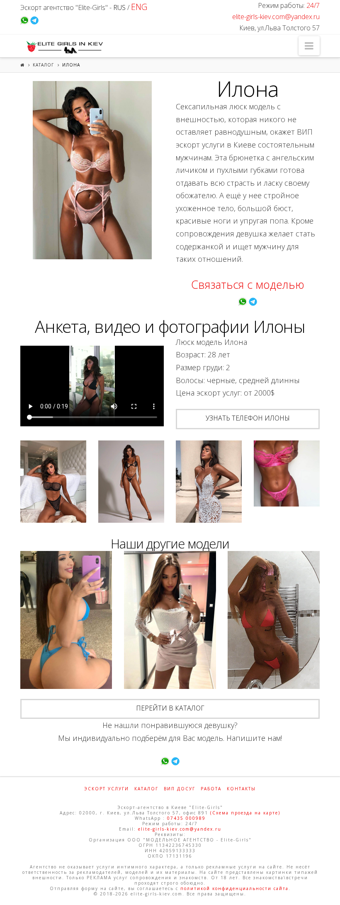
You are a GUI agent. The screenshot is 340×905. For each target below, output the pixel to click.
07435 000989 (186, 818)
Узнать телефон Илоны (248, 418)
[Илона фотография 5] (287, 473)
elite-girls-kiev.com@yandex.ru (276, 16)
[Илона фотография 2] (53, 481)
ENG (139, 6)
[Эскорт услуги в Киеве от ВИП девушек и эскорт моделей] (63, 47)
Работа (211, 789)
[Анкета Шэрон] (273, 620)
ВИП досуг (179, 789)
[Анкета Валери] (170, 620)
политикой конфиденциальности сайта (234, 888)
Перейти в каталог (170, 708)
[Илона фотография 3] (131, 481)
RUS (119, 7)
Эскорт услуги (106, 789)
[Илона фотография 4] (209, 481)
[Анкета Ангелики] (66, 620)
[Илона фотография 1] (92, 170)
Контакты (241, 789)
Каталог (43, 65)
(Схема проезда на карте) (245, 813)
